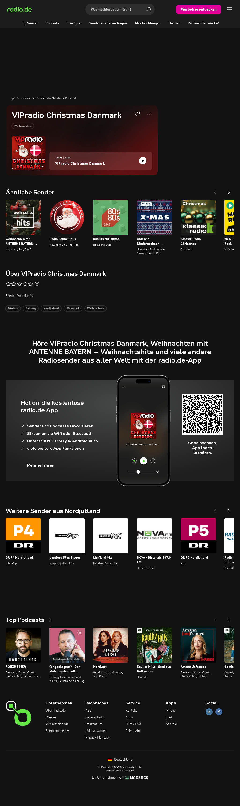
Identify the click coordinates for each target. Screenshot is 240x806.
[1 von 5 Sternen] (8, 284)
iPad (169, 717)
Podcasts (52, 23)
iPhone (171, 710)
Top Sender (29, 23)
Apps (129, 717)
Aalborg (31, 308)
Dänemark (73, 308)
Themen (174, 23)
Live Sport (74, 23)
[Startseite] (13, 98)
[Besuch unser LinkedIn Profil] (209, 711)
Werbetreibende (57, 724)
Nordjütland (51, 308)
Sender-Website (17, 295)
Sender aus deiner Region (108, 23)
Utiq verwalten (96, 730)
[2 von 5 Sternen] (14, 284)
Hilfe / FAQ (133, 724)
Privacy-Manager (98, 737)
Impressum (94, 724)
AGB (89, 710)
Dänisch (13, 308)
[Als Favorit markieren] (137, 114)
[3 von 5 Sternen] (19, 284)
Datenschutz (95, 717)
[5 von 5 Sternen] (31, 284)
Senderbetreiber (57, 730)
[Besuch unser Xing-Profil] (219, 711)
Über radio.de (56, 710)
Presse (51, 717)
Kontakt (131, 710)
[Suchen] (149, 9)
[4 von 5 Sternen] (25, 284)
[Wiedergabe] (142, 160)
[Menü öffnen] (229, 9)
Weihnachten (22, 126)
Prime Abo (133, 730)
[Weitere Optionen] (149, 114)
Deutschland (122, 759)
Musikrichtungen (148, 23)
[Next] (228, 190)
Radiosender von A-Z (203, 23)
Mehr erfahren (40, 465)
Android (171, 724)
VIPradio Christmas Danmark (80, 164)
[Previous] (215, 190)
